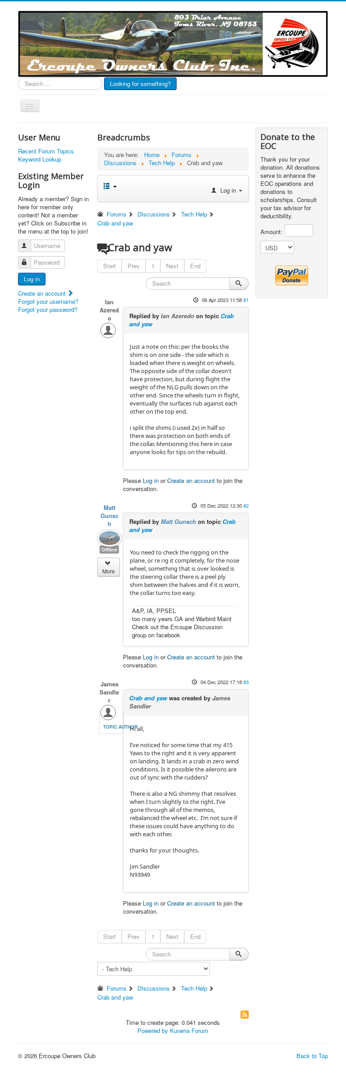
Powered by (152, 1030)
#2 (246, 505)
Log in (32, 279)
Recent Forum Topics (46, 151)
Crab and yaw (148, 698)
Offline (109, 549)
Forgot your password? (47, 309)
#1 (246, 299)
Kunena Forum (189, 1030)
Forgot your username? (48, 301)
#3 (246, 681)
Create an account (43, 293)
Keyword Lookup (39, 159)
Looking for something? (140, 83)
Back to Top (312, 1055)
